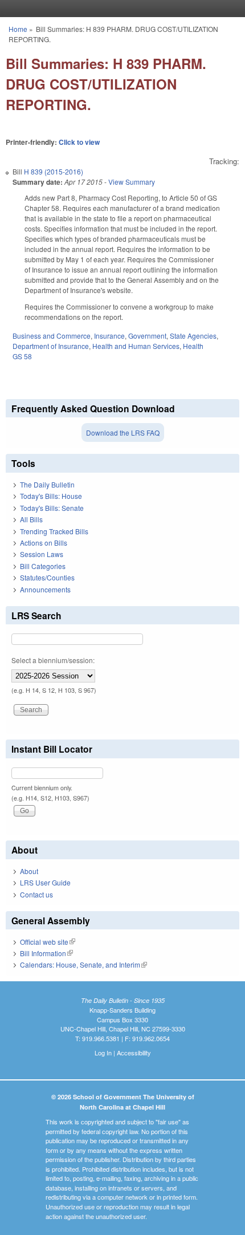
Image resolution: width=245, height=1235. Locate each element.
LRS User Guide (45, 882)
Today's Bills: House (51, 496)
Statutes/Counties (47, 577)
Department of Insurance (51, 346)
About (29, 871)
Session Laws (41, 554)
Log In (103, 1052)
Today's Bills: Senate (52, 508)
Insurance (109, 335)
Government (147, 335)
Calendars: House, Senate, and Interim (83, 964)
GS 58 (22, 356)
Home (18, 29)
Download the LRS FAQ (123, 432)
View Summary (131, 181)
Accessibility (134, 1052)
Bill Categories (43, 566)
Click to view (79, 142)
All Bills (31, 519)
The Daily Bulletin (47, 484)
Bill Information (46, 953)
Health (193, 346)
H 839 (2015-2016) (53, 171)
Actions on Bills (43, 542)
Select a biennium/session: (53, 660)
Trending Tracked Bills (54, 531)
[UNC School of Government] (119, 8)
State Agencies (193, 335)
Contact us (36, 894)
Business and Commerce (52, 335)
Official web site (47, 941)
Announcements (45, 589)
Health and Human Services (135, 346)
